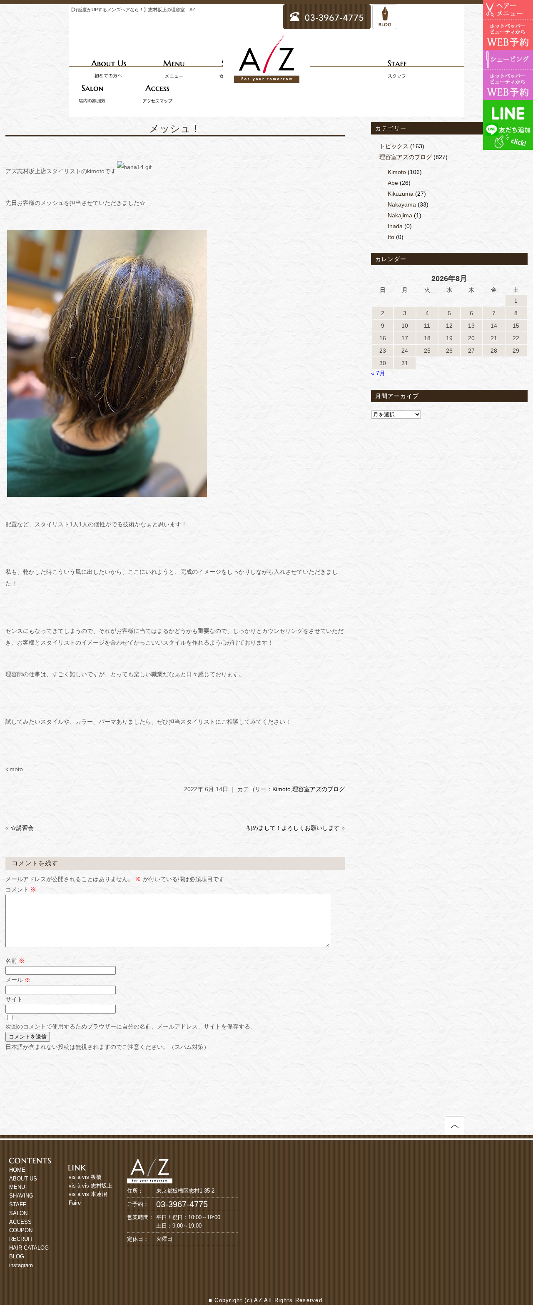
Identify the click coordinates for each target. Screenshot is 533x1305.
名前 (15, 960)
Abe (393, 182)
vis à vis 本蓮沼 (88, 1194)
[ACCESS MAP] (157, 93)
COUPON (20, 1230)
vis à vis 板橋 (85, 1177)
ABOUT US (23, 1178)
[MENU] (173, 68)
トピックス (393, 146)
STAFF (17, 1204)
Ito (391, 237)
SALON (18, 1213)
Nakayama (402, 204)
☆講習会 (22, 827)
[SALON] (92, 93)
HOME (17, 1170)
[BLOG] (384, 25)
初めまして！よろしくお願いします (293, 827)
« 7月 (378, 373)
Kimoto (281, 789)
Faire (75, 1203)
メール (17, 979)
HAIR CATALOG (29, 1248)
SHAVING (21, 1196)
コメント (20, 889)
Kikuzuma (400, 193)
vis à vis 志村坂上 (90, 1186)
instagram (21, 1265)
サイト (14, 999)
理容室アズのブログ (318, 789)
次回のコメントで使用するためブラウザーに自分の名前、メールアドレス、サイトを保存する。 (130, 1026)
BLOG (16, 1256)
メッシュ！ (175, 128)
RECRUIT (21, 1239)
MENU (17, 1187)
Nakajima (400, 215)
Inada (395, 226)
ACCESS (20, 1222)
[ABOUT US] (109, 68)
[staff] (397, 68)
